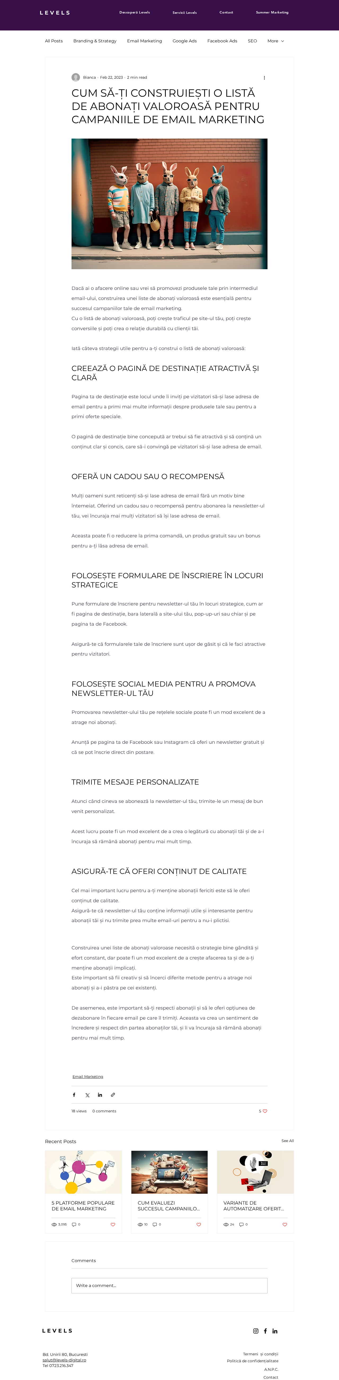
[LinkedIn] (274, 1331)
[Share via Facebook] (74, 1094)
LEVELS (56, 13)
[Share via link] (112, 1094)
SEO (252, 40)
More (272, 40)
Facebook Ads (222, 40)
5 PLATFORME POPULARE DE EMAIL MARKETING (83, 1206)
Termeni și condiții (260, 1354)
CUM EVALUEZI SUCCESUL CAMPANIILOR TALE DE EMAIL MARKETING (169, 1206)
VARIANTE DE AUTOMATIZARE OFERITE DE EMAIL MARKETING (254, 1206)
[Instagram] (255, 1331)
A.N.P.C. (271, 1369)
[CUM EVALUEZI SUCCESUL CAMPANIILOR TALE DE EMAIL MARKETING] (169, 1172)
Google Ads (185, 40)
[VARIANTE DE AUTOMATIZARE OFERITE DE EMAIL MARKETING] (255, 1172)
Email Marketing (144, 40)
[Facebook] (265, 1331)
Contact (271, 1377)
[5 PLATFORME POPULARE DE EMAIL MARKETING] (83, 1172)
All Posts (54, 40)
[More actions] (264, 77)
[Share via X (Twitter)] (87, 1094)
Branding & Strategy (95, 40)
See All (288, 1140)
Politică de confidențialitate (252, 1361)
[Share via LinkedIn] (99, 1094)
